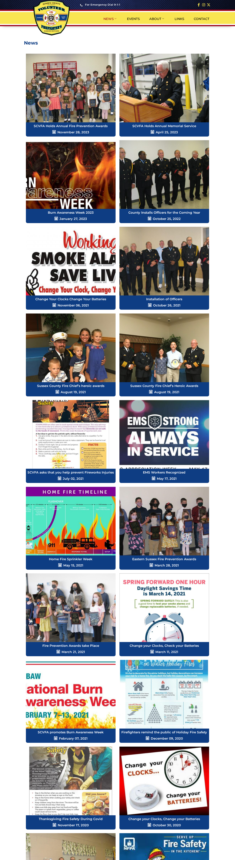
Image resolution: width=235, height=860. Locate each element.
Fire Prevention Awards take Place (70, 646)
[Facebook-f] (198, 4)
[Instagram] (203, 4)
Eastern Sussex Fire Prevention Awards (164, 559)
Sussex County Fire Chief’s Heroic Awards (164, 386)
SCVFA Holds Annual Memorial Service (164, 126)
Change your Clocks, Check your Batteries (164, 646)
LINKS (179, 19)
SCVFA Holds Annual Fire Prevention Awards (71, 126)
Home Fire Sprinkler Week (70, 559)
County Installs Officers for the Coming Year (164, 212)
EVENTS (133, 19)
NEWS (108, 19)
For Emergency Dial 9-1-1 (102, 4)
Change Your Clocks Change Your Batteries (70, 299)
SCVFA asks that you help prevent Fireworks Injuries (70, 472)
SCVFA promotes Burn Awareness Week (71, 732)
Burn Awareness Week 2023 (71, 212)
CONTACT (201, 19)
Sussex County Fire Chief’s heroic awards (70, 386)
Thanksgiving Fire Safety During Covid (71, 819)
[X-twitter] (208, 4)
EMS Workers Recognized (164, 472)
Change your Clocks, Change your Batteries (164, 819)
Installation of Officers (164, 299)
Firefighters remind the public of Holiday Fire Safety (164, 732)
